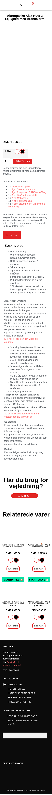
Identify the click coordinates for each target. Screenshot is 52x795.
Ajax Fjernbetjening (22, 201)
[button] (42, 5)
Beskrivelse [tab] (12, 235)
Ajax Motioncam (20, 198)
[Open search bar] (21, 3)
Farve (8, 151)
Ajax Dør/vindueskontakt (24, 195)
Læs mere (13, 569)
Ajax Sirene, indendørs (23, 189)
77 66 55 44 (13, 662)
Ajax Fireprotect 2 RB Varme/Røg (29, 192)
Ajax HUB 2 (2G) (21, 186)
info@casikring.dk (12, 665)
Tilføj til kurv (23, 161)
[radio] (17, 151)
